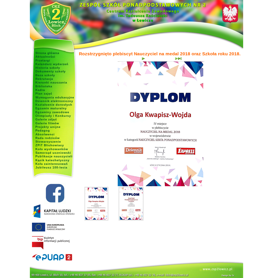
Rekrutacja (44, 78)
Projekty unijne (48, 127)
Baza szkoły (45, 75)
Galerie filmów (47, 123)
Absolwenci (45, 134)
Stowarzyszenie (48, 141)
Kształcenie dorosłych (53, 104)
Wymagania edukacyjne (54, 97)
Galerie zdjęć (46, 119)
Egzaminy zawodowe (52, 112)
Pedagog (42, 130)
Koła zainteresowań (51, 163)
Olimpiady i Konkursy (53, 115)
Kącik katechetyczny (52, 160)
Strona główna (47, 53)
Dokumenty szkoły (50, 71)
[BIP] (55, 243)
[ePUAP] (55, 257)
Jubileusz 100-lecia (51, 167)
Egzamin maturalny (51, 108)
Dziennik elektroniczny (54, 101)
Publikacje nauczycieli (54, 156)
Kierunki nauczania (51, 82)
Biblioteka (43, 86)
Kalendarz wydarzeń (51, 64)
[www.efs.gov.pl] (53, 217)
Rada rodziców (47, 138)
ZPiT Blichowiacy (49, 145)
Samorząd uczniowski (53, 152)
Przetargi (42, 60)
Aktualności (45, 56)
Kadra (40, 90)
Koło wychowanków (51, 149)
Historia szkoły (47, 67)
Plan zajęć (43, 93)
